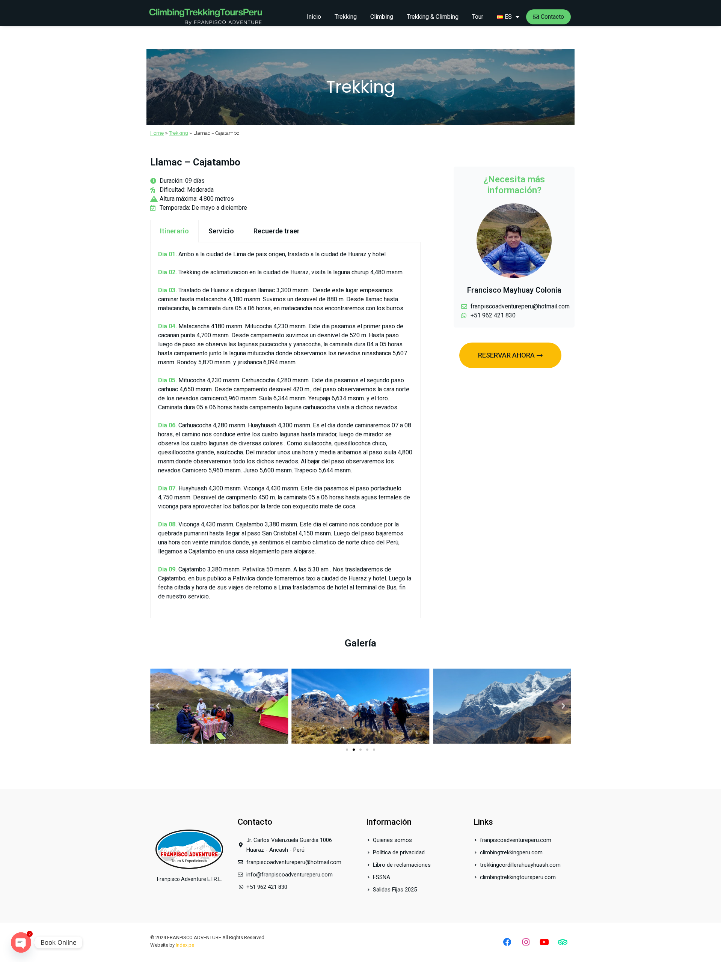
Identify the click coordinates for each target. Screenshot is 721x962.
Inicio (314, 16)
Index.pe (185, 945)
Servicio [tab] (221, 231)
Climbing (381, 16)
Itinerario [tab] (174, 231)
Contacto (552, 16)
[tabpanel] (285, 430)
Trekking (346, 16)
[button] (157, 706)
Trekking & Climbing (433, 16)
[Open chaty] (21, 942)
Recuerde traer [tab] (276, 231)
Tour (477, 16)
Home (157, 133)
